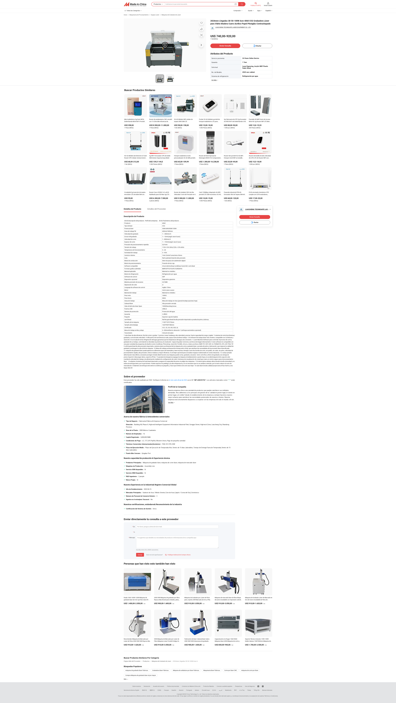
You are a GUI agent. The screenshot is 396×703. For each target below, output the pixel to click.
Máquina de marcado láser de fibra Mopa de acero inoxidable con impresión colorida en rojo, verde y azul (228, 600)
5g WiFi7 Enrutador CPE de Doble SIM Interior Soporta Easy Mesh (159, 157)
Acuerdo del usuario (158, 686)
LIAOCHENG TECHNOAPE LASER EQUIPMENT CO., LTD (233, 27)
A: (134, 532)
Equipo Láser (155, 15)
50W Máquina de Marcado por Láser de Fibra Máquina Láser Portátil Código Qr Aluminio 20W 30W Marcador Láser (166, 641)
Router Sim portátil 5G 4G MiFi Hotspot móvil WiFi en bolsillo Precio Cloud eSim (233, 157)
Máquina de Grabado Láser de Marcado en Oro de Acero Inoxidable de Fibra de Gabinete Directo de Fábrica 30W (258, 600)
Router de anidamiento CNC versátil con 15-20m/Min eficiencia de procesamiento (160, 120)
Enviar (140, 555)
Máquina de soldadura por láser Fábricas (186, 670)
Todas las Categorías (133, 11)
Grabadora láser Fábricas (160, 670)
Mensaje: (132, 537)
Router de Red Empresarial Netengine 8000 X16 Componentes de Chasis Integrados (210, 157)
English (137, 690)
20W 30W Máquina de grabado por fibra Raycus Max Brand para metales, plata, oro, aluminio (167, 600)
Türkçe (249, 690)
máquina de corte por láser (249, 670)
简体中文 (144, 690)
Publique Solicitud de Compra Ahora (177, 555)
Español (174, 690)
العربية (220, 690)
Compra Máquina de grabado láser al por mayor (140, 675)
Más (125, 679)
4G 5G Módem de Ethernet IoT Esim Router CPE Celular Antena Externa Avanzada (135, 157)
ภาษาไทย (242, 690)
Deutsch (181, 690)
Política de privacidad (173, 686)
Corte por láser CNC (230, 670)
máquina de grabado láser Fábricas (136, 670)
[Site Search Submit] (241, 4)
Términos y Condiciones (271, 696)
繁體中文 (152, 690)
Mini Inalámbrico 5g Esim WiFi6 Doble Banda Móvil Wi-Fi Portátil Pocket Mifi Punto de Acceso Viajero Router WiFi (134, 120)
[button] (236, 4)
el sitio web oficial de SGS (178, 380)
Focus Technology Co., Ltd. (194, 694)
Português (189, 690)
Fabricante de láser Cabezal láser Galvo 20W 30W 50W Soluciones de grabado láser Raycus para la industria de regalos (197, 641)
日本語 (159, 690)
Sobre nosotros (136, 686)
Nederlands (228, 690)
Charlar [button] (258, 46)
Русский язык (206, 690)
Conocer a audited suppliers (224, 686)
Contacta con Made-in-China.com (191, 686)
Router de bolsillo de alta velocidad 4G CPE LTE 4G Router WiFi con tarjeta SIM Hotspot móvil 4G (260, 157)
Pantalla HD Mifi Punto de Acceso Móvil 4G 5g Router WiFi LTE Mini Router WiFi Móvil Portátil (259, 120)
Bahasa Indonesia (267, 690)
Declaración (147, 686)
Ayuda (250, 11)
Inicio (125, 15)
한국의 (214, 690)
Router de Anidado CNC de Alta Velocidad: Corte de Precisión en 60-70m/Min (185, 193)
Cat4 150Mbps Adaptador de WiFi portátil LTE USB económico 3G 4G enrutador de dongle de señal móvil (210, 193)
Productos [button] (157, 4)
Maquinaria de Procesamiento (139, 15)
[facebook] (258, 686)
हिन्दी (235, 690)
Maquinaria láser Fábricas (211, 670)
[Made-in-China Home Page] (135, 4)
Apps (258, 11)
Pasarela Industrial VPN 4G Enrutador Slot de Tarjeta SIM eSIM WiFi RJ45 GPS (235, 193)
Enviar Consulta (225, 46)
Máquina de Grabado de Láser (171, 15)
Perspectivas (238, 686)
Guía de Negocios (250, 686)
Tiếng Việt (256, 690)
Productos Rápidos (208, 686)
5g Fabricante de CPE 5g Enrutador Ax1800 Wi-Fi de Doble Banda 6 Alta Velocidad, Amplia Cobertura (235, 120)
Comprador (237, 11)
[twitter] (263, 686)
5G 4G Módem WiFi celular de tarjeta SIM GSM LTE (183, 120)
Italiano (197, 690)
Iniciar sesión (268, 5)
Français (166, 690)
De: (134, 527)
